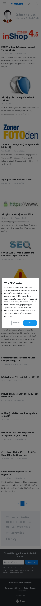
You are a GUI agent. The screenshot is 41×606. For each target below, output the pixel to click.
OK (30, 323)
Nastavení (16, 323)
